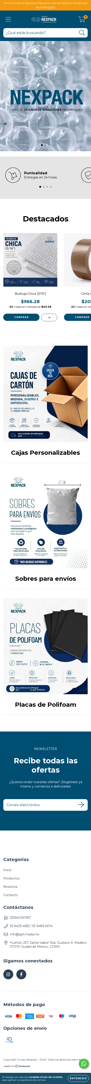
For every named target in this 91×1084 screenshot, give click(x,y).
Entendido (78, 1078)
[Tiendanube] (17, 1066)
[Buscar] (82, 33)
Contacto (10, 895)
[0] (81, 20)
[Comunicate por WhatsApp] (84, 1064)
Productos (11, 878)
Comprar (21, 317)
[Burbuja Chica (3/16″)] (49, 317)
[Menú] (8, 19)
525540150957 (20, 918)
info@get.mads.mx (24, 934)
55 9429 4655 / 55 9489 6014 (31, 926)
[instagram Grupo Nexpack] (8, 974)
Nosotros (10, 887)
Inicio (7, 870)
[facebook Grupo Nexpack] (21, 974)
